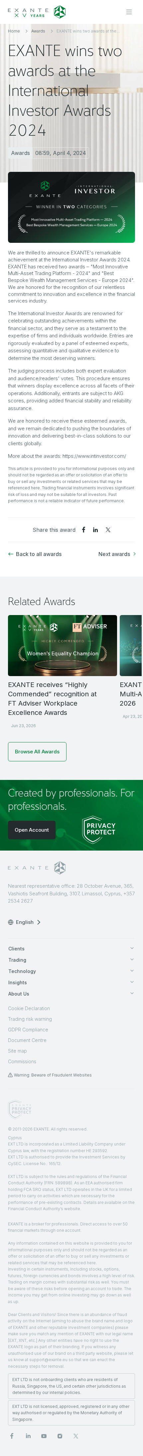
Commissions (22, 1061)
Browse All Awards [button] (37, 751)
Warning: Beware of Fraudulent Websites (53, 1075)
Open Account (32, 830)
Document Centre (27, 1040)
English (25, 922)
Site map (17, 1051)
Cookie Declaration (29, 1008)
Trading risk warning (30, 1019)
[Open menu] (129, 12)
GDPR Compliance (28, 1029)
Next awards (114, 554)
